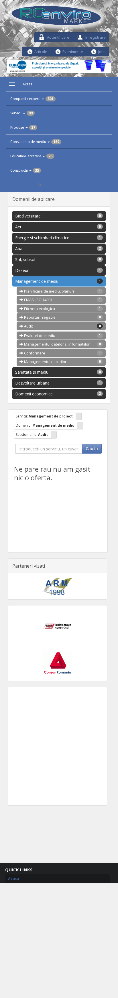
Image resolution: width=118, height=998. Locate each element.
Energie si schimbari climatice (58, 237)
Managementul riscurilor (62, 361)
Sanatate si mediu (58, 372)
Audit (62, 326)
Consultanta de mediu (34, 141)
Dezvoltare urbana (58, 383)
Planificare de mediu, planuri (62, 291)
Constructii (24, 170)
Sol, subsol (58, 259)
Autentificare (57, 37)
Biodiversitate (58, 216)
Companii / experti (32, 98)
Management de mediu (58, 281)
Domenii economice (58, 394)
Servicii (21, 113)
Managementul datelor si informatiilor (62, 344)
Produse (22, 127)
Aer (58, 227)
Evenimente (72, 51)
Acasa (27, 84)
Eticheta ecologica (62, 308)
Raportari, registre (62, 317)
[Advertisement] (59, 746)
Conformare (62, 353)
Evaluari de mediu (62, 335)
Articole (40, 51)
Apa (58, 248)
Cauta (92, 448)
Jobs (102, 51)
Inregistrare (95, 37)
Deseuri (58, 270)
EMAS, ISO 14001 (62, 299)
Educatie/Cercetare (31, 156)
